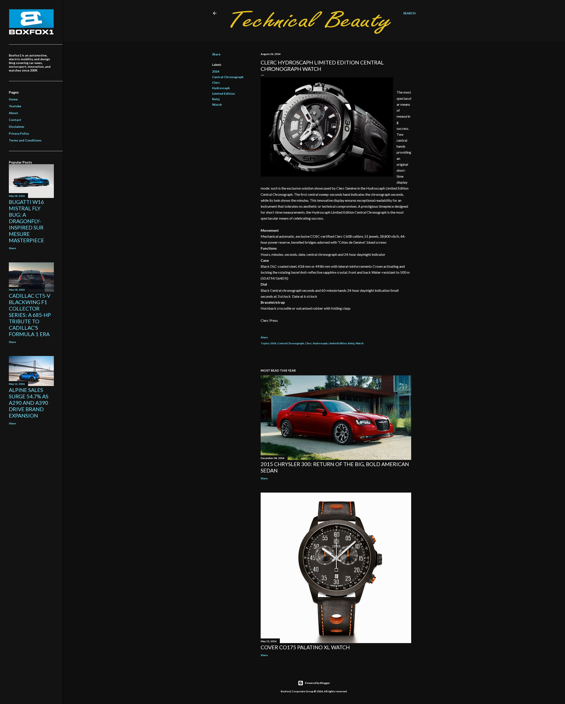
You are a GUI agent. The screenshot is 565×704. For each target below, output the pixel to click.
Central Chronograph (227, 77)
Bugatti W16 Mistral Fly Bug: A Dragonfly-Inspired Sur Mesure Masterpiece (26, 221)
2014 (215, 71)
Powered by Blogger (317, 683)
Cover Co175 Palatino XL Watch (305, 647)
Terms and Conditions (25, 140)
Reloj (216, 99)
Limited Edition (223, 93)
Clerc (216, 82)
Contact (15, 120)
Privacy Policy (19, 133)
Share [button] (216, 54)
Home (13, 99)
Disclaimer (16, 126)
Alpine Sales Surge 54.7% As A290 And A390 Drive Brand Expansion (28, 403)
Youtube (15, 106)
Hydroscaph (221, 88)
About (13, 113)
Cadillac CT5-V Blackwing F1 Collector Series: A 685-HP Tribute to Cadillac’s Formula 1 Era (30, 314)
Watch (217, 104)
